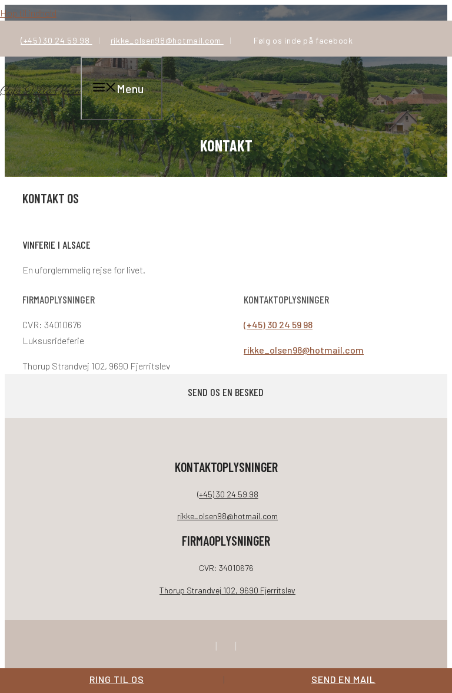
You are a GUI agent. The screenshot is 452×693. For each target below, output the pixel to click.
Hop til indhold (28, 12)
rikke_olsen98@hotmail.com (167, 40)
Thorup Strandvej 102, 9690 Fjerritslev (227, 590)
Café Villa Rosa (40, 91)
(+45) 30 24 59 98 (56, 40)
